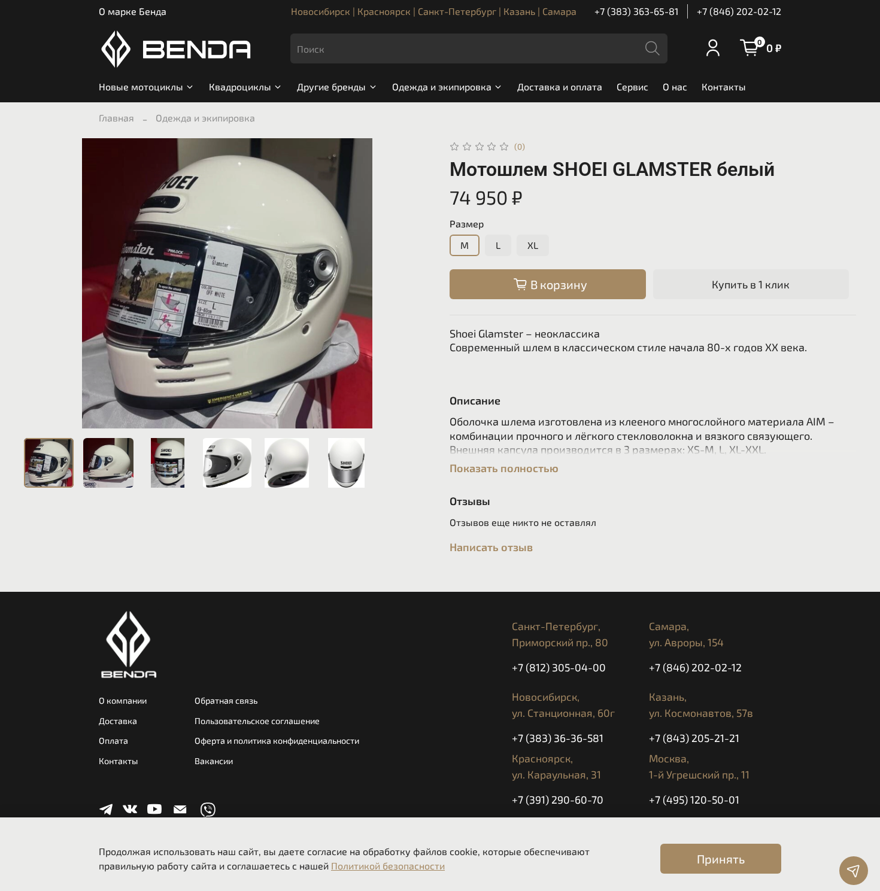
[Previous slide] (43, 283)
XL (532, 245)
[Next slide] (411, 283)
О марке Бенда (132, 11)
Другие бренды (331, 86)
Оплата (113, 740)
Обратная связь (226, 700)
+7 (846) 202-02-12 (739, 11)
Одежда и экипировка (441, 86)
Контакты (724, 86)
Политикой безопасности (388, 865)
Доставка (118, 721)
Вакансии (214, 761)
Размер (467, 223)
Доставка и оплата (559, 86)
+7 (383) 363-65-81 (636, 11)
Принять (721, 859)
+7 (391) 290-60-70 (557, 799)
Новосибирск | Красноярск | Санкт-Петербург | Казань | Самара (433, 11)
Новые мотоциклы (141, 86)
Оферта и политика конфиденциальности (277, 740)
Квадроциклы (240, 86)
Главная (116, 117)
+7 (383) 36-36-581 (557, 737)
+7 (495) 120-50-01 (694, 799)
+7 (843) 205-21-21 (694, 737)
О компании (123, 700)
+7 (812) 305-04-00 (559, 667)
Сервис (632, 86)
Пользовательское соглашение (257, 721)
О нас (675, 86)
